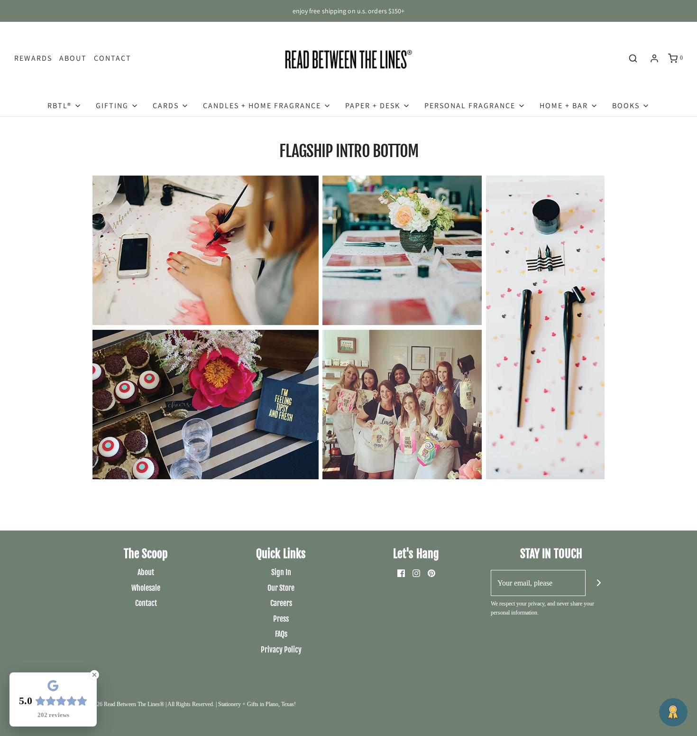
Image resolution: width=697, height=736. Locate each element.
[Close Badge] (94, 675)
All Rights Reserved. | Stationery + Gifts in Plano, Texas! (231, 704)
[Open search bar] (633, 58)
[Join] (599, 583)
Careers (281, 603)
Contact (112, 58)
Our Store (280, 588)
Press (281, 619)
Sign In (281, 572)
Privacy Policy (281, 649)
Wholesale (145, 588)
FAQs (281, 634)
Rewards (33, 58)
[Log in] (654, 58)
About (73, 58)
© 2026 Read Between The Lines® (124, 704)
